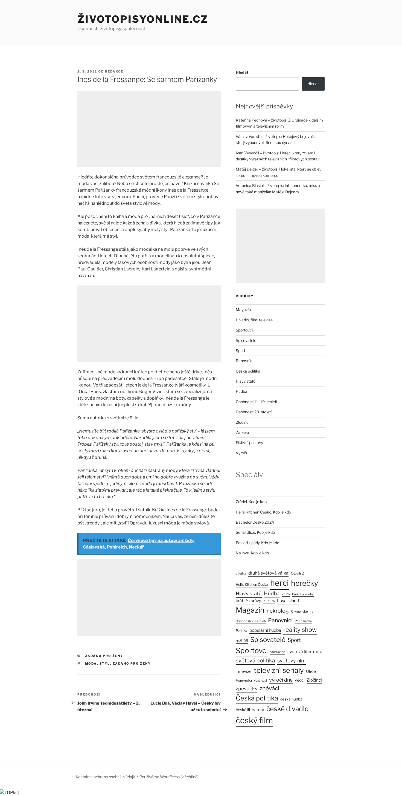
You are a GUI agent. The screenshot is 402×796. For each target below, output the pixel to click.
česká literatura (250, 709)
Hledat (242, 72)
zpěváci (269, 688)
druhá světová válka (268, 573)
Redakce (114, 71)
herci (279, 583)
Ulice (311, 671)
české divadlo (287, 709)
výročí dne (281, 680)
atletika (241, 573)
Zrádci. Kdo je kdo (251, 501)
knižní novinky (303, 594)
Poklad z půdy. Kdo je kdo (257, 542)
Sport (240, 350)
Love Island (288, 600)
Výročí (241, 453)
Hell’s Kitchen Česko (252, 584)
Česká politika (248, 371)
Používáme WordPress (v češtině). (169, 776)
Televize (244, 671)
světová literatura (304, 651)
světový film (291, 660)
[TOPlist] (9, 792)
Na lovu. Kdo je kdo (252, 552)
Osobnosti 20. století (254, 411)
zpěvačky (246, 688)
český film (254, 720)
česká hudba (291, 699)
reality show (300, 629)
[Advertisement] (149, 129)
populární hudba (265, 630)
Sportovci (244, 330)
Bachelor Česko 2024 (255, 522)
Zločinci (242, 422)
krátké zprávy (248, 600)
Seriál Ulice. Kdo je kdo (255, 532)
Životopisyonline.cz (142, 19)
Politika (241, 630)
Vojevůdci (244, 680)
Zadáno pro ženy (104, 656)
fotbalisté (297, 573)
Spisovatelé (246, 340)
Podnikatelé (303, 621)
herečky (304, 583)
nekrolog (278, 610)
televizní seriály (279, 670)
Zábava (242, 432)
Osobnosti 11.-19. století (256, 401)
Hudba (241, 391)
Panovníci (244, 360)
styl (105, 663)
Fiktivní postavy (249, 442)
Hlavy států (245, 381)
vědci (299, 680)
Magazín (243, 309)
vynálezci (260, 680)
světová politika (255, 660)
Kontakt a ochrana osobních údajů (105, 776)
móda (91, 663)
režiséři (242, 641)
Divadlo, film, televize (254, 320)
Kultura (269, 601)
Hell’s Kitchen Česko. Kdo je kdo (263, 512)
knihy (286, 594)
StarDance (277, 652)
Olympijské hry (302, 611)
